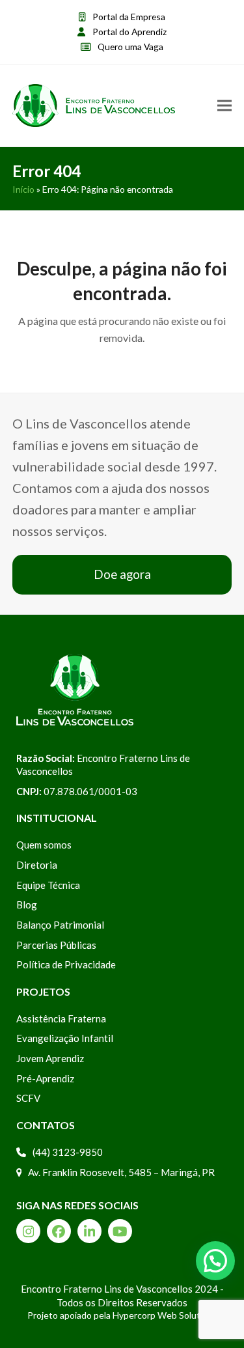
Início (23, 189)
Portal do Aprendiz (129, 31)
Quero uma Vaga (130, 46)
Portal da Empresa (128, 16)
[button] (224, 105)
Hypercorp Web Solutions (165, 1315)
